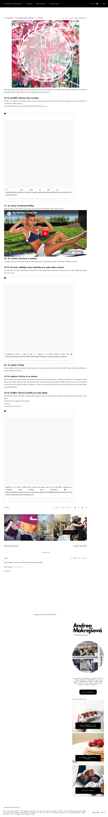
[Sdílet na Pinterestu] (75, 507)
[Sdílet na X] (82, 507)
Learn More (95, 812)
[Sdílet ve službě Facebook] (78, 507)
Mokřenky (7, 403)
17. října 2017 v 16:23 (79, 558)
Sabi (6, 558)
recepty (6, 9)
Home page (54, 4)
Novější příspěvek (11, 545)
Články (29, 4)
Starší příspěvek (80, 545)
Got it (103, 812)
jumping (44, 106)
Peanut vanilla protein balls (12, 406)
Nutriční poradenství (12, 4)
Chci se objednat (88, 692)
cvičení (6, 507)
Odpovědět (7, 571)
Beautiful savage (17, 567)
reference (40, 4)
